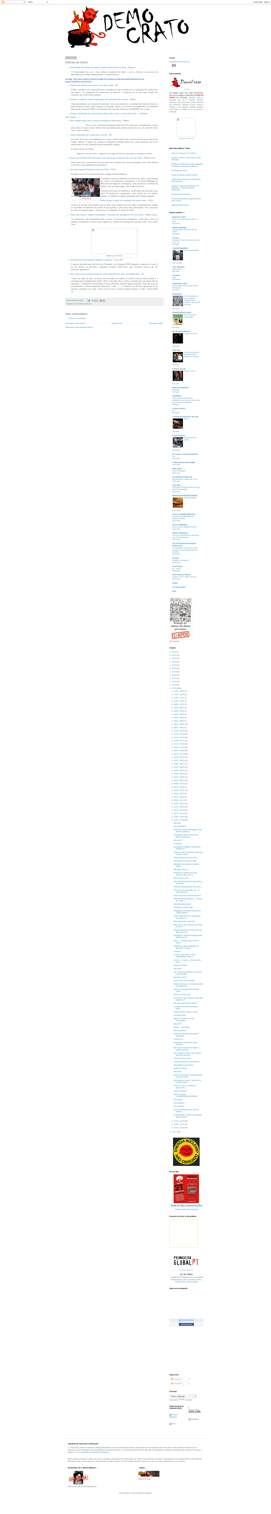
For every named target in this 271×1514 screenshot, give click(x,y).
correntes (176, 275)
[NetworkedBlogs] (186, 1320)
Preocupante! (179, 1106)
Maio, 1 (186, 419)
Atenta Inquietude (179, 228)
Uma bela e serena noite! (183, 907)
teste (174, 277)
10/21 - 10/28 (179, 701)
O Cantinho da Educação (182, 477)
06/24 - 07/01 (179, 747)
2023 (174, 652)
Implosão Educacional (180, 205)
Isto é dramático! (180, 826)
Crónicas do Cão (179, 369)
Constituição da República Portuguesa (94, 1452)
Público (91, 149)
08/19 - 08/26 (179, 721)
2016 (174, 675)
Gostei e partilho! (180, 1091)
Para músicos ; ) (180, 1103)
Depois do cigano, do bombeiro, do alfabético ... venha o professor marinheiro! (184, 188)
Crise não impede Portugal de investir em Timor (89, 169)
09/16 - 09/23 (179, 708)
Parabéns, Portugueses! (180, 560)
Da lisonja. (175, 390)
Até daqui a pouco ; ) (181, 869)
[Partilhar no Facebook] (101, 300)
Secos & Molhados (179, 525)
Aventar (175, 238)
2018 (174, 668)
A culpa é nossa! (189, 371)
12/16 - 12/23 (179, 691)
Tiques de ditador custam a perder (184, 175)
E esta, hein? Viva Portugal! (184, 981)
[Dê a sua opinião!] (95, 300)
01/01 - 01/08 (179, 1128)
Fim (173, 456)
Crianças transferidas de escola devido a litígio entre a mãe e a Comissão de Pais (103, 114)
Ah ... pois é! (176, 568)
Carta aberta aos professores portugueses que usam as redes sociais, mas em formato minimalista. (186, 400)
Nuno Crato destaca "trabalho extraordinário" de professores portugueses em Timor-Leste (106, 215)
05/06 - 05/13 (179, 771)
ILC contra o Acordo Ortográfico (185, 454)
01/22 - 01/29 (179, 820)
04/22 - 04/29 (179, 777)
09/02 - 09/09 (179, 714)
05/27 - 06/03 (179, 761)
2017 (174, 672)
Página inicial (117, 323)
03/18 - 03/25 (179, 794)
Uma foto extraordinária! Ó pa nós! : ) (188, 887)
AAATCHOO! (177, 566)
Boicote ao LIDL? (180, 977)
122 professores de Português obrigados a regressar (91, 260)
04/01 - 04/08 (179, 787)
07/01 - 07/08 (179, 744)
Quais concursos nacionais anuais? (187, 895)
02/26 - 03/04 (179, 804)
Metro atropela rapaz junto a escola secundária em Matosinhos (95, 121)
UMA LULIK (177, 469)
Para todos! (178, 1100)
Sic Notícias (118, 256)
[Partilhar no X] (98, 300)
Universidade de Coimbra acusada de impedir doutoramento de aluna (98, 67)
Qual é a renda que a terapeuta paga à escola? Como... (188, 1076)
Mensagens (177, 1379)
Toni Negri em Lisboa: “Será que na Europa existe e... (187, 1081)
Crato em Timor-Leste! (182, 1058)
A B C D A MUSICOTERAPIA (183, 514)
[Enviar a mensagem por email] (93, 300)
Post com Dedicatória (191, 250)
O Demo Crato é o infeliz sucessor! (184, 577)
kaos (174, 591)
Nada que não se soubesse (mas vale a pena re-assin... (188, 853)
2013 (174, 685)
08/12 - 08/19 (179, 724)
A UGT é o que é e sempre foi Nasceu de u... (186, 1087)
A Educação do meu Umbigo (183, 462)
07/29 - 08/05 (179, 731)
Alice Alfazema (178, 267)
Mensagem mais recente (75, 323)
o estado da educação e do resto (185, 417)
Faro (184, 1282)
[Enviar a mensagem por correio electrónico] (88, 300)
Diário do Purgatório (180, 388)
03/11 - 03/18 (179, 797)
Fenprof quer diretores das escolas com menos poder (91, 85)
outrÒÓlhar (176, 396)
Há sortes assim (180, 1015)
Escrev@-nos (184, 62)
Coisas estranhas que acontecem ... (187, 1062)
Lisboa (184, 1280)
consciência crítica (180, 284)
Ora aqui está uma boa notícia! (185, 1003)
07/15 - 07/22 (179, 737)
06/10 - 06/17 (179, 754)
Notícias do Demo (180, 965)
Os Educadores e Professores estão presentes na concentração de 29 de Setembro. (185, 550)
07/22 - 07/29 (179, 734)
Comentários (178, 1384)
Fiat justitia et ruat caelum (183, 1065)
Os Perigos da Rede (179, 171)
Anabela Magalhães (180, 248)
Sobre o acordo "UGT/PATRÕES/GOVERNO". (186, 1095)
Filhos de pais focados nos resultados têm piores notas (123, 200)
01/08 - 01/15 (179, 1124)
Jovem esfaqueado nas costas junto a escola (88, 135)
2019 (174, 665)
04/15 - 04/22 (179, 780)
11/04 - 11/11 (179, 698)
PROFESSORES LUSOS (181, 313)
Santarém (192, 1280)
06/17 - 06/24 (179, 751)
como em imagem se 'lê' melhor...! (184, 153)
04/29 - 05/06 (179, 774)
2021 (174, 658)
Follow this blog (186, 1324)
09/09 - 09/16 (179, 711)
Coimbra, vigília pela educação (186, 1209)
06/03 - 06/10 (179, 757)
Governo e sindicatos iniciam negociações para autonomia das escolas (99, 99)
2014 (174, 682)
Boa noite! (177, 969)
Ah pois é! (177, 951)
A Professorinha (178, 587)
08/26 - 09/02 (179, 718)
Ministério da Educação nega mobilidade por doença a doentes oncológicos (187, 165)
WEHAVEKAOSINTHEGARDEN (184, 496)
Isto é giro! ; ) (178, 840)
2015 (174, 678)
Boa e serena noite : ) (182, 878)
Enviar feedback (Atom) (84, 327)
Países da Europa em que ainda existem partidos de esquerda (191, 354)
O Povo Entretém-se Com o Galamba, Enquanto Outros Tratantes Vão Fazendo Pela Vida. (192, 300)
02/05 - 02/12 (179, 814)
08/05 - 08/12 (179, 728)
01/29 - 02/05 (179, 817)
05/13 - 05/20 (179, 767)
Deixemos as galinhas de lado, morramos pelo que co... (185, 874)
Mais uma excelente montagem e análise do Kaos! (186, 1049)
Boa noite (177, 823)
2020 (174, 662)
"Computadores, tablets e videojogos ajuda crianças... (188, 1116)
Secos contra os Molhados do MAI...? (185, 527)
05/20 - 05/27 (179, 764)
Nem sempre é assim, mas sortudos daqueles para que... (187, 1054)
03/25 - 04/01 (179, 790)
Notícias (88, 304)
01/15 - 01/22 (179, 1121)
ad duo (175, 583)
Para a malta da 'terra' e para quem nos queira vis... (187, 917)
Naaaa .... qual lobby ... (182, 1027)
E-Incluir (175, 558)
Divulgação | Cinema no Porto (185, 861)
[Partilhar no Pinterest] (103, 300)
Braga (195, 1282)
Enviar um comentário (77, 318)
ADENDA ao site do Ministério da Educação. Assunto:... (186, 947)
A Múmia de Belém (190, 498)
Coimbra (178, 1282)
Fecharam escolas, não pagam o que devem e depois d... (188, 831)
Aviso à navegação (178, 471)
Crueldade (178, 844)
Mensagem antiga (156, 323)
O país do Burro (178, 435)
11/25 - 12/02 (179, 695)
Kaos (187, 89)
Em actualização (79, 304)
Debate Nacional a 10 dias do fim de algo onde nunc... (188, 931)
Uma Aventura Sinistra (181, 575)
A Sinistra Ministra (194, 100)
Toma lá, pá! (178, 1039)
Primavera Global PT (186, 1270)
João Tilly (176, 350)
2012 (174, 688)
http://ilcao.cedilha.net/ (186, 138)
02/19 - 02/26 (179, 807)
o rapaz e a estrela (190, 333)
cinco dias (176, 485)
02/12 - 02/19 (179, 810)
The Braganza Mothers (181, 331)
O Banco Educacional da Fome (185, 858)
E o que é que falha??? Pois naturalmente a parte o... (184, 956)
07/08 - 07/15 (179, 741)
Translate (188, 1400)
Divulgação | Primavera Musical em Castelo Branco (187, 912)
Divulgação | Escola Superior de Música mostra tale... (186, 836)
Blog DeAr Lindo (178, 217)
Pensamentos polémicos (180, 194)
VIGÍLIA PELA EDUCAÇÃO (186, 1205)
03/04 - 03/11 (179, 800)
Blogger (149, 1493)
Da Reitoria (176, 294)
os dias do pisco (178, 408)
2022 (174, 655)
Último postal (176, 269)
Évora (189, 1282)
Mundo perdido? (180, 1030)
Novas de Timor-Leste (182, 995)
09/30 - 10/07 (179, 704)
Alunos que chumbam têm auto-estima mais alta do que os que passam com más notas (106, 158)
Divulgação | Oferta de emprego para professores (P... (188, 936)
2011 (174, 1132)
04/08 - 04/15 (179, 784)
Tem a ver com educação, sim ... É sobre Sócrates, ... (187, 891)
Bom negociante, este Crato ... (185, 921)
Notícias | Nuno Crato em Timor (186, 1012)
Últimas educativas (180, 533)
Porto (199, 1280)
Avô (173, 410)
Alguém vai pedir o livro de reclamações (184, 1019)
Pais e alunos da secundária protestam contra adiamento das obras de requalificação (104, 274)
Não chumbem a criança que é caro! (184, 479)
